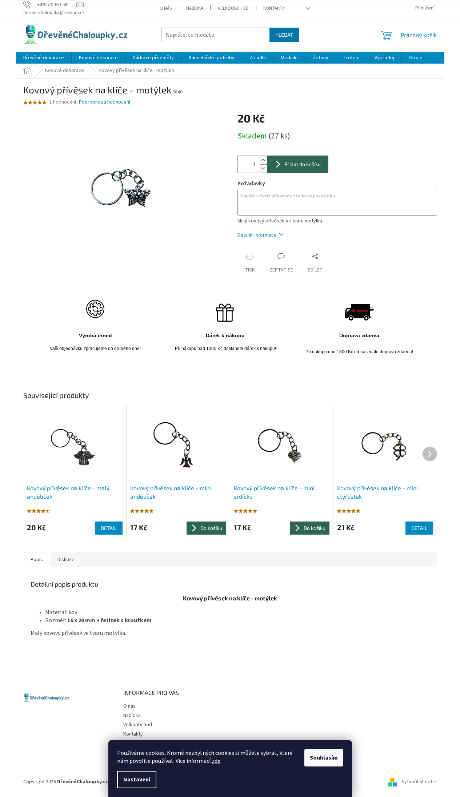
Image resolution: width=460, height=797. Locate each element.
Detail (109, 528)
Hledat (284, 35)
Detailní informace (257, 235)
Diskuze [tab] (66, 559)
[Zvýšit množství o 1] (263, 160)
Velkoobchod (233, 8)
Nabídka (194, 8)
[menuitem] (43, 58)
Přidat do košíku (302, 164)
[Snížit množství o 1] (263, 168)
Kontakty (274, 8)
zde (216, 761)
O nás (166, 8)
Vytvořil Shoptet (419, 781)
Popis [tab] (37, 559)
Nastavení (136, 780)
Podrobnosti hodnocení (104, 102)
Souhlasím (324, 758)
